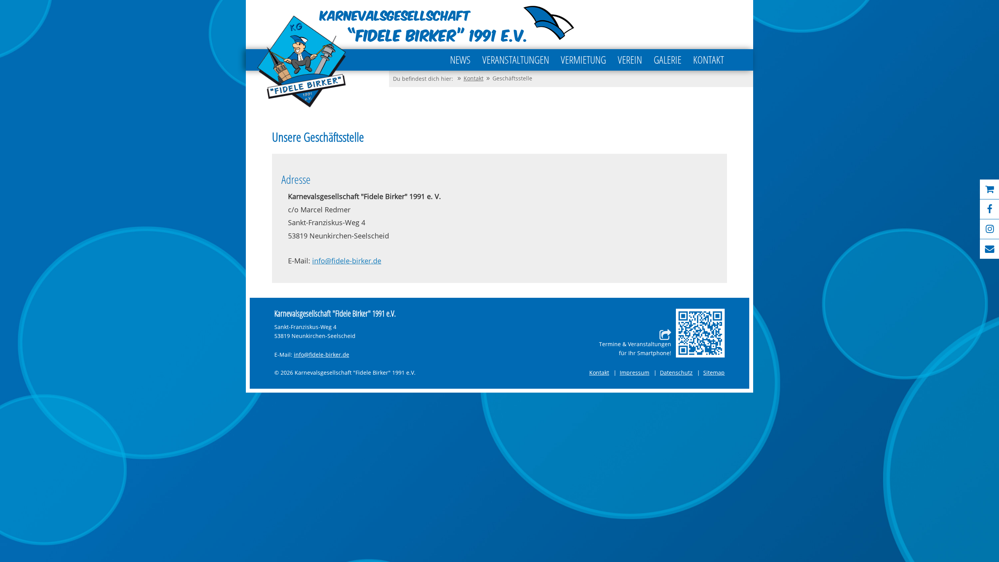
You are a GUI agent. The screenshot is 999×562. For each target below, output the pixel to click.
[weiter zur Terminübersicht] (700, 333)
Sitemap (714, 372)
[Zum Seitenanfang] (950, 526)
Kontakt (599, 372)
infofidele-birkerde (346, 261)
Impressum (634, 372)
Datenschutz (676, 372)
